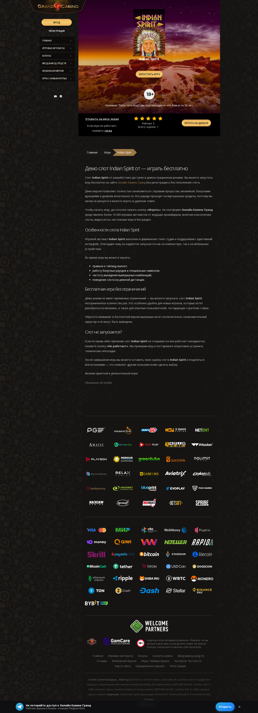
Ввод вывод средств (54, 63)
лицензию (113, 694)
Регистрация (57, 31)
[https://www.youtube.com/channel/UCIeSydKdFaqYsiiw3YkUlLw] (55, 96)
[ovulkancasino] (60, 96)
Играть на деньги (196, 123)
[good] (154, 118)
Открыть (225, 706)
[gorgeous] (160, 118)
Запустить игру (149, 74)
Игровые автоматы (53, 48)
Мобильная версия (53, 70)
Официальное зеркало (150, 666)
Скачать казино (162, 656)
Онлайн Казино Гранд (132, 182)
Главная (47, 40)
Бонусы (46, 55)
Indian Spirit (124, 152)
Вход (56, 22)
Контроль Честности (187, 661)
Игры (107, 152)
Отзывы (102, 661)
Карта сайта (123, 666)
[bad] (136, 118)
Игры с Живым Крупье (54, 78)
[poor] (142, 118)
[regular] (148, 118)
